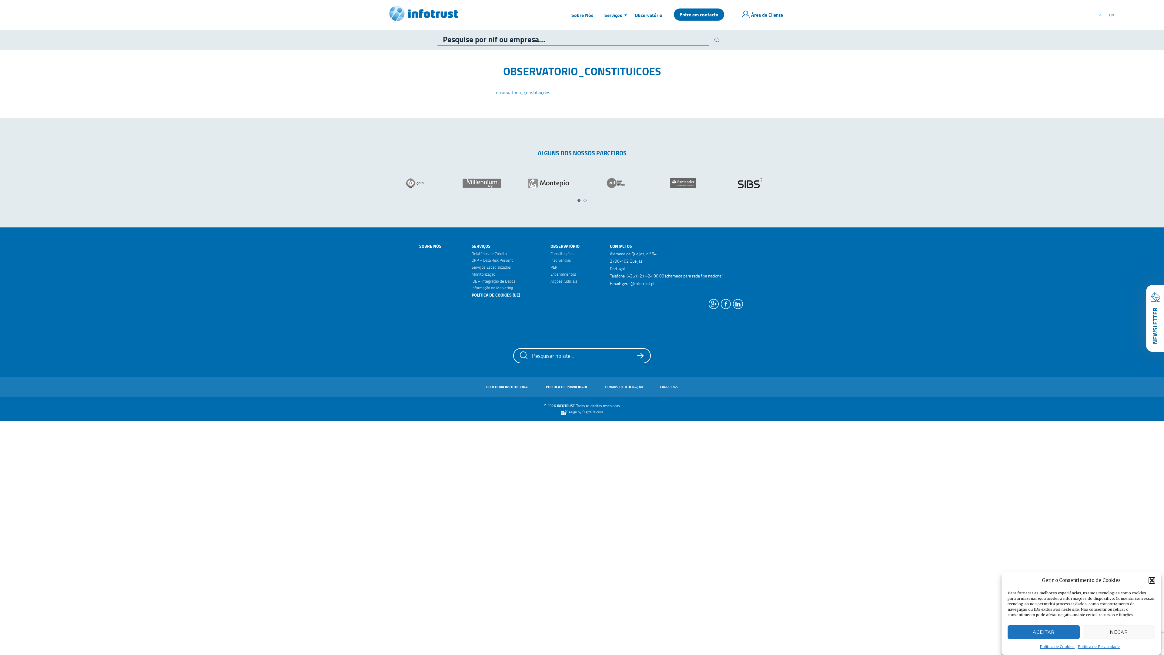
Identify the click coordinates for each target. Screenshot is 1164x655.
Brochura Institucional (507, 386)
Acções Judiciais (563, 281)
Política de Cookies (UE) (496, 295)
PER (553, 267)
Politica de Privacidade (1099, 646)
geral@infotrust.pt (638, 283)
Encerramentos (563, 274)
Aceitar (1044, 632)
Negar (1119, 632)
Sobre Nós (430, 246)
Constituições (562, 253)
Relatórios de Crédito (489, 253)
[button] (1152, 580)
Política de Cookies (1057, 646)
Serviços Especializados (491, 267)
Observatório (565, 246)
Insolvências (560, 260)
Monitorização (483, 274)
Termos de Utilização (624, 386)
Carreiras (669, 386)
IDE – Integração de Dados (493, 281)
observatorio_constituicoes (523, 92)
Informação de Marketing (492, 288)
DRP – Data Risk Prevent (492, 260)
